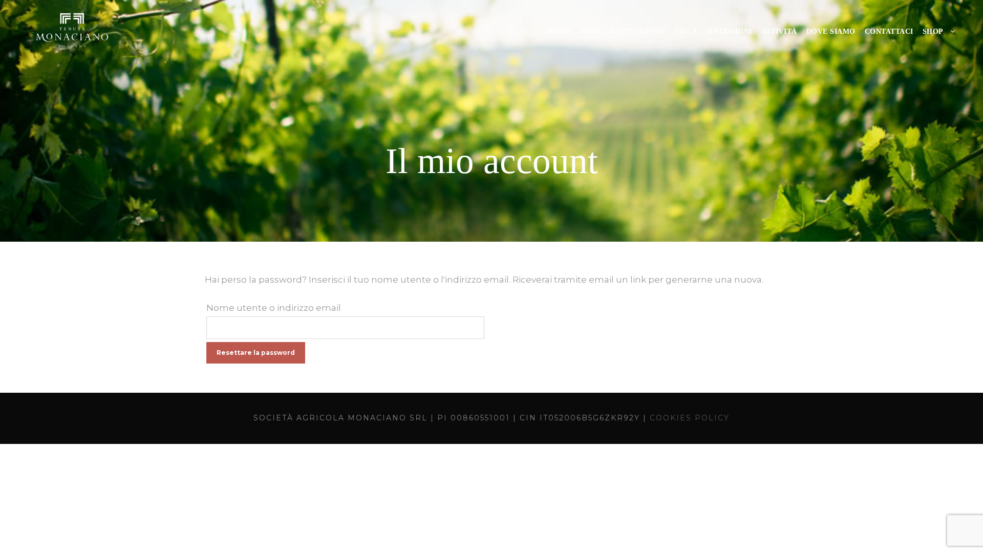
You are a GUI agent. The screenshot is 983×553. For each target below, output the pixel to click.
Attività (779, 31)
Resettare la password (256, 352)
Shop (933, 31)
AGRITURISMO (637, 31)
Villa (685, 31)
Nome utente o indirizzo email (273, 308)
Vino (590, 31)
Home (559, 31)
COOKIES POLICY (690, 417)
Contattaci (889, 31)
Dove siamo (831, 31)
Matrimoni (729, 31)
